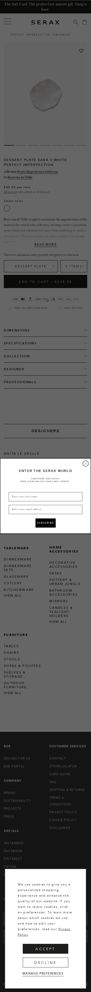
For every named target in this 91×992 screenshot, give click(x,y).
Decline (45, 962)
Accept (45, 949)
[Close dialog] (85, 463)
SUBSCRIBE (45, 523)
